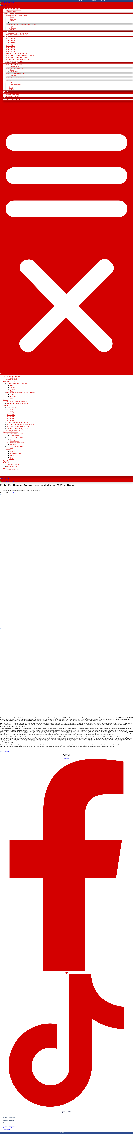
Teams (5, 36)
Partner (8, 80)
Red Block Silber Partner (14, 68)
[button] (66, 240)
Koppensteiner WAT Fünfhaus (16, 15)
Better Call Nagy (15, 84)
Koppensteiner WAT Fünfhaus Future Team (21, 24)
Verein (5, 31)
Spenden (6, 91)
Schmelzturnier (11, 11)
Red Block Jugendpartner (15, 77)
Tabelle (11, 29)
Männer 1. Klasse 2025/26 (15, 61)
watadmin (13, 492)
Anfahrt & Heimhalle (8, 1120)
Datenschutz (6, 1123)
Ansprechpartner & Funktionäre (17, 35)
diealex (11, 89)
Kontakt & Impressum (9, 1117)
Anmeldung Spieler (12, 96)
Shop (5, 98)
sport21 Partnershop (13, 99)
